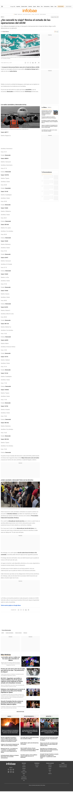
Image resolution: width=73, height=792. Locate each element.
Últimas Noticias (24, 778)
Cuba (55, 6)
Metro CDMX (37, 14)
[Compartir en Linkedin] (33, 63)
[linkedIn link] (13, 772)
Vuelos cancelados (9, 632)
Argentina (18, 6)
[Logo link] (30, 10)
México (38, 6)
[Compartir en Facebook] (28, 63)
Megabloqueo (20, 14)
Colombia (30, 6)
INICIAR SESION (68, 6)
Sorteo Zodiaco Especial (27, 14)
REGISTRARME (60, 6)
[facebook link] (8, 769)
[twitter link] (11, 769)
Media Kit (49, 773)
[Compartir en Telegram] (35, 63)
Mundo (52, 6)
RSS (24, 780)
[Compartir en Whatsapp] (25, 63)
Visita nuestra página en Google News (11, 605)
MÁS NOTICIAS (20, 711)
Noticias (25, 632)
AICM (3, 632)
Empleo (37, 766)
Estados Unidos (24, 6)
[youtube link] (8, 772)
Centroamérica (47, 6)
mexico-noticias (18, 632)
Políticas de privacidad (63, 766)
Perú (42, 6)
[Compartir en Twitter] (30, 63)
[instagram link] (13, 769)
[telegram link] (11, 772)
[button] (2, 6)
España (34, 6)
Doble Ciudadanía (43, 14)
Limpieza (32, 14)
